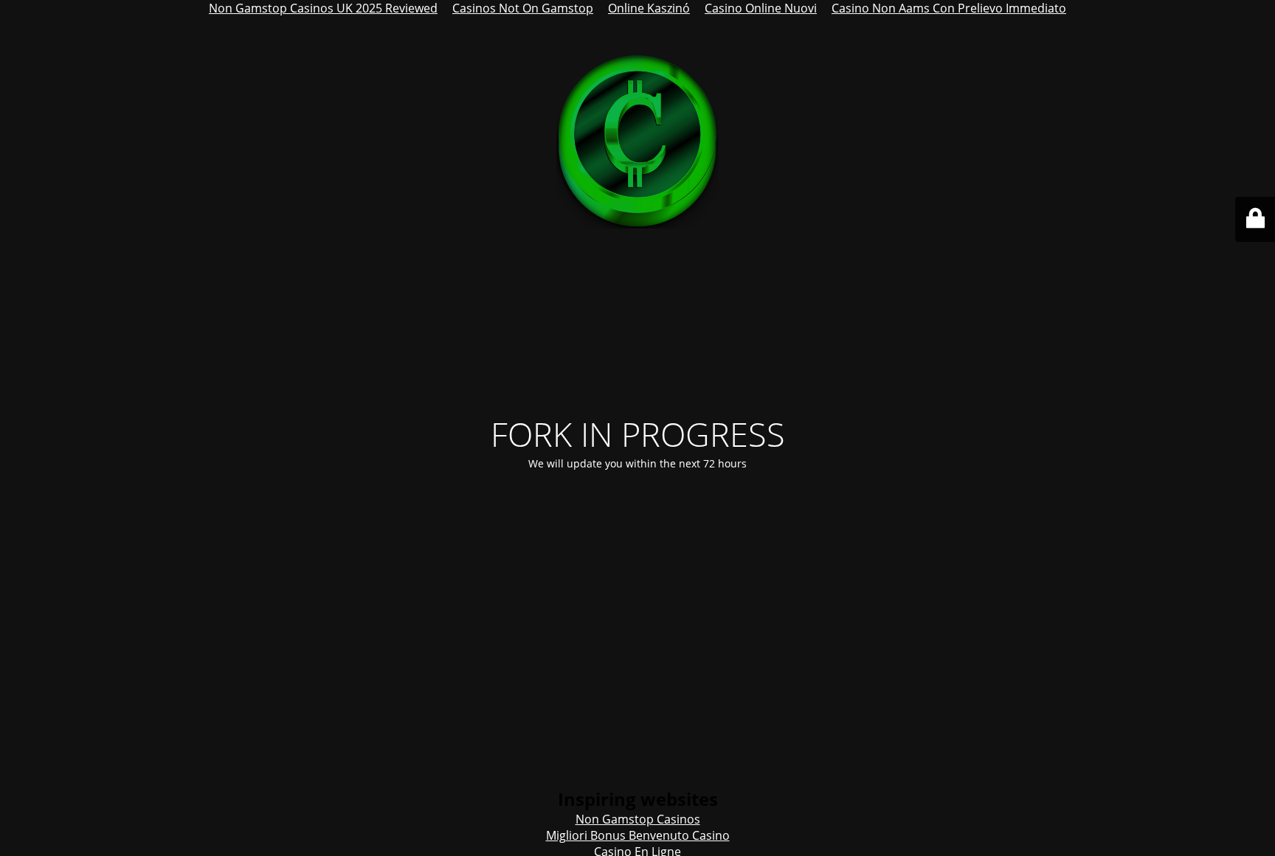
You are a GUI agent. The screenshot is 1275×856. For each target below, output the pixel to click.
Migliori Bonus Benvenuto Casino (638, 835)
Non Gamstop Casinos (638, 819)
